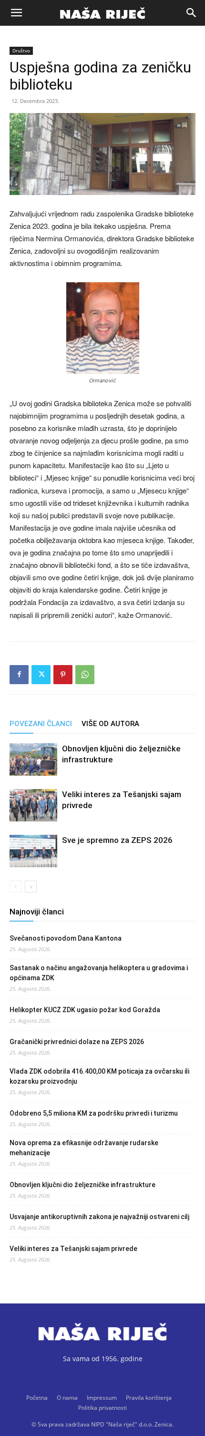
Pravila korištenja (149, 1398)
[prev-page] (15, 886)
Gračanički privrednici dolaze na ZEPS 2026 (77, 1042)
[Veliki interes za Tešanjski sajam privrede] (33, 805)
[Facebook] (19, 674)
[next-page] (31, 886)
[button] (16, 13)
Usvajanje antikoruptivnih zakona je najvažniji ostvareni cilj (99, 1217)
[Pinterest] (62, 674)
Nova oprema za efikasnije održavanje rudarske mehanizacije (84, 1148)
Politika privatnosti (102, 1408)
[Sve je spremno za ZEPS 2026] (33, 851)
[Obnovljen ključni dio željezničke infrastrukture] (33, 759)
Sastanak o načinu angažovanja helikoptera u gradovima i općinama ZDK (99, 973)
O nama (67, 1398)
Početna (37, 1398)
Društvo (21, 50)
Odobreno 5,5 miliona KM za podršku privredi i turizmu (94, 1113)
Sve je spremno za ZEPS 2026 (117, 840)
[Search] (191, 13)
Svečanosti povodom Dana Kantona (66, 938)
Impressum (102, 1398)
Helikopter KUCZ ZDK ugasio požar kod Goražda (85, 1010)
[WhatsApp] (84, 674)
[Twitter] (41, 674)
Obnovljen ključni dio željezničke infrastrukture (82, 1185)
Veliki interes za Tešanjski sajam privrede (73, 1248)
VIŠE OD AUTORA (110, 723)
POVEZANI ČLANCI (41, 723)
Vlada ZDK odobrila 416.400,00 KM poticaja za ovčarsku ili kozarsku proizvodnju (99, 1076)
